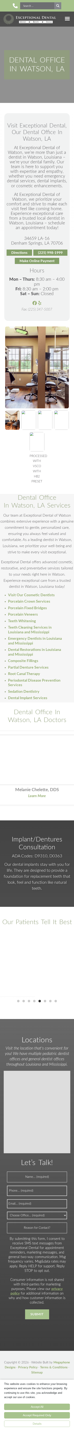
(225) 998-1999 (50, 252)
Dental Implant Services (27, 698)
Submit (37, 1314)
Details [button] (37, 1423)
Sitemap (37, 1372)
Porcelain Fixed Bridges (27, 608)
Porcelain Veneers (23, 614)
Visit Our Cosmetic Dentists (31, 595)
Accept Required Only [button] (37, 1415)
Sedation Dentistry (23, 692)
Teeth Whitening (22, 621)
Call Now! (15, 5)
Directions (19, 252)
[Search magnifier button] (57, 5)
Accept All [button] (37, 1406)
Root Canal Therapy (24, 674)
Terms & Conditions (54, 1367)
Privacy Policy (28, 1367)
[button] (18, 1001)
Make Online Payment (37, 261)
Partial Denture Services (28, 667)
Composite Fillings (23, 661)
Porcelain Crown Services (29, 601)
